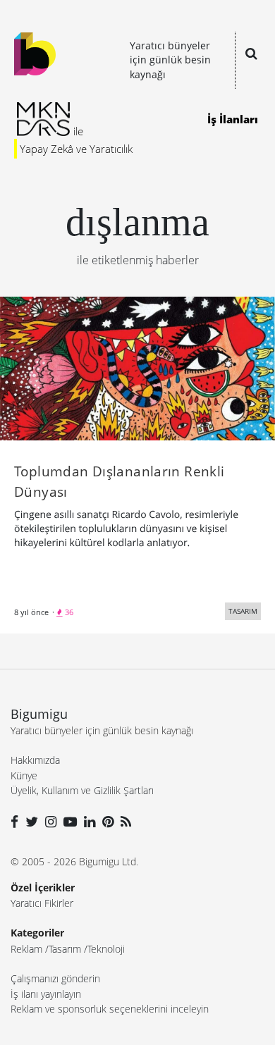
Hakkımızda (35, 760)
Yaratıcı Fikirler (42, 903)
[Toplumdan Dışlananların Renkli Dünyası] (137, 367)
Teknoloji (106, 949)
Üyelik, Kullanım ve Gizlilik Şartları (82, 790)
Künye (24, 775)
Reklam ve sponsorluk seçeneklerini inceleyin (110, 1008)
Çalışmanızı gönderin (55, 978)
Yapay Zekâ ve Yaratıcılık (76, 149)
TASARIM (242, 611)
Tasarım (65, 949)
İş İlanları (232, 119)
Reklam (26, 949)
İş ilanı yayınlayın (46, 994)
